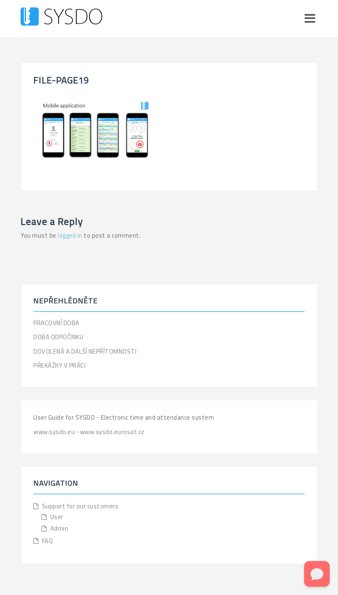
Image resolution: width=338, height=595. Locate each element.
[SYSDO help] (61, 18)
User (56, 517)
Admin (59, 528)
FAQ (47, 540)
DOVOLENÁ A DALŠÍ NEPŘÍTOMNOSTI (84, 351)
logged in (70, 235)
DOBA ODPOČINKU (58, 337)
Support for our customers (80, 506)
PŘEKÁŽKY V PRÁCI (59, 365)
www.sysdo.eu (54, 432)
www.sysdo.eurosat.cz (112, 432)
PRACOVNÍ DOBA (56, 323)
